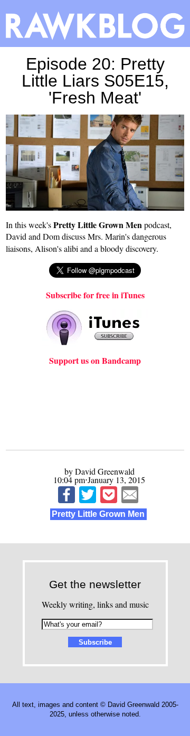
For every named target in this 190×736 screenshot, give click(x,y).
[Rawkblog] (95, 23)
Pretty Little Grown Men (98, 513)
